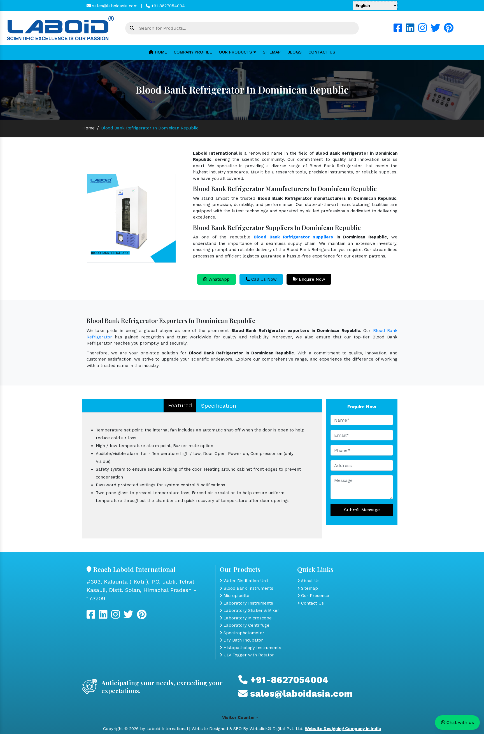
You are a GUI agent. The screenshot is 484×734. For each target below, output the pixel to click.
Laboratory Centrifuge (245, 625)
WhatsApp (218, 279)
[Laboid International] (60, 27)
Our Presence (314, 595)
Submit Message (362, 509)
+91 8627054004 (167, 5)
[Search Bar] (132, 28)
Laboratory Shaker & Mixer (250, 610)
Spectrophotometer (243, 632)
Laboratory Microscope (247, 618)
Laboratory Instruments (247, 603)
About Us (310, 580)
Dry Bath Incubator (242, 640)
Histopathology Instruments (251, 647)
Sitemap (272, 52)
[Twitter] (435, 29)
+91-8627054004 (288, 679)
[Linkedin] (410, 29)
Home (160, 52)
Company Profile (193, 52)
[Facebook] (398, 29)
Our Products (236, 52)
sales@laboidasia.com (114, 5)
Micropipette (235, 595)
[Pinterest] (448, 29)
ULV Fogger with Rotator (248, 655)
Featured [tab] (180, 405)
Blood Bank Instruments (247, 588)
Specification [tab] (218, 405)
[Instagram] (422, 29)
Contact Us (321, 52)
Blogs (294, 52)
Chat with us (459, 722)
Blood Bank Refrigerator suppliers (293, 237)
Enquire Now (311, 279)
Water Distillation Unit (245, 580)
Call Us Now (263, 279)
